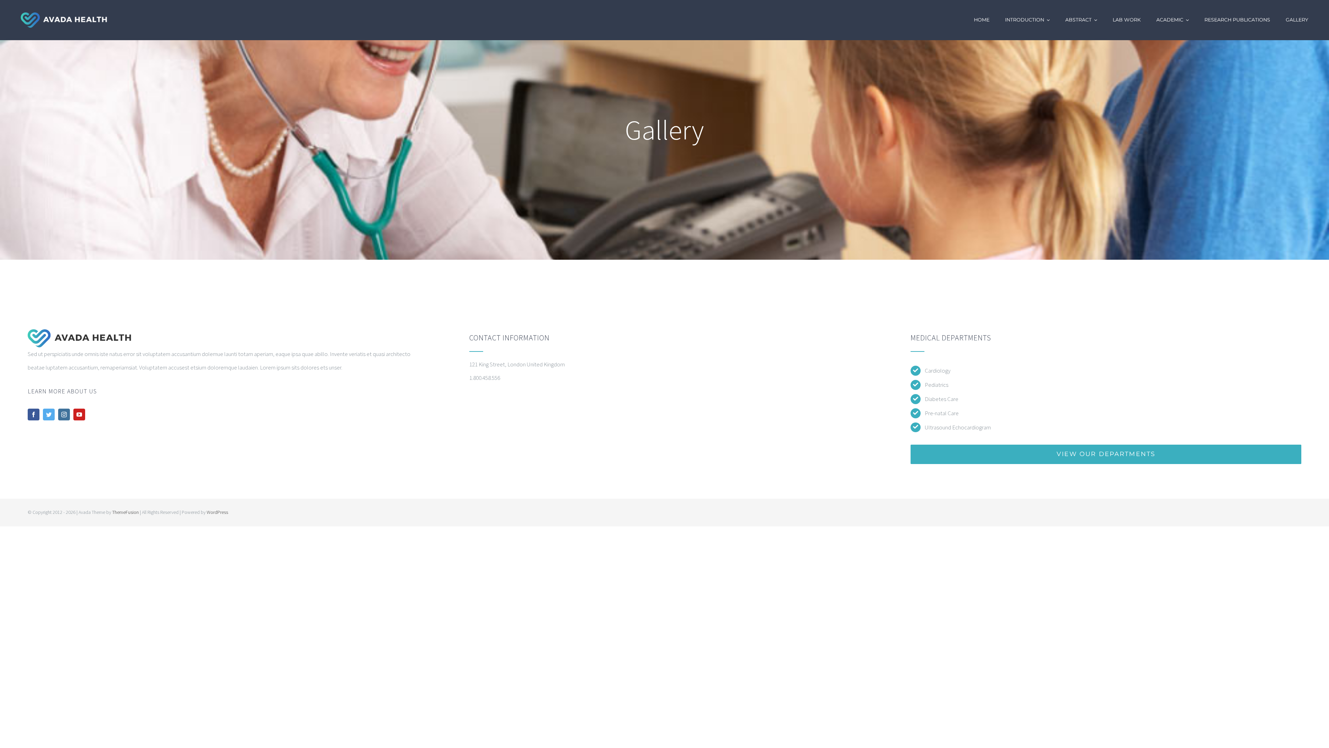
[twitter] (49, 414)
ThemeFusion (125, 512)
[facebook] (33, 414)
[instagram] (64, 414)
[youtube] (79, 414)
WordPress (217, 512)
